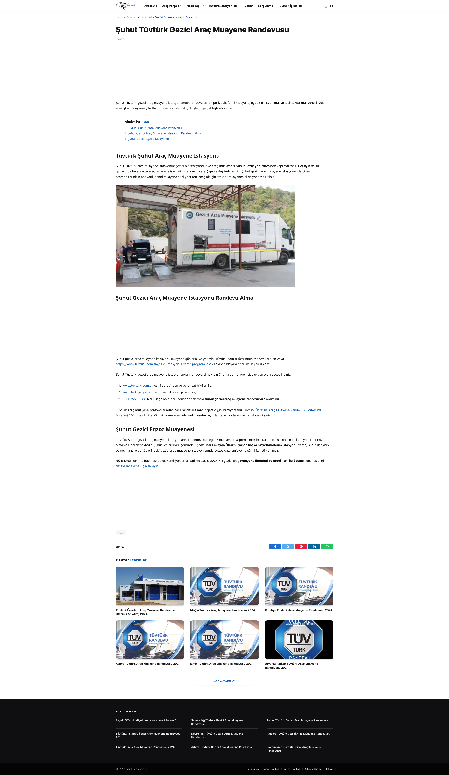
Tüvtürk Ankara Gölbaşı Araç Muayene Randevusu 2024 (148, 735)
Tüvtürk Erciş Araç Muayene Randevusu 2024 (145, 747)
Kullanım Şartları (313, 768)
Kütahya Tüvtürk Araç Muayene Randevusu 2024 (298, 610)
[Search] (331, 6)
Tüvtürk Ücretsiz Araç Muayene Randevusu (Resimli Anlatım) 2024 (146, 612)
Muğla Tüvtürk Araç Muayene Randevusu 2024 (222, 610)
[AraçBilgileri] (126, 6)
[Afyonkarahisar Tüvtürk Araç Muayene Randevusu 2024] (299, 639)
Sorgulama (265, 6)
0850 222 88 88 (134, 399)
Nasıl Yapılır (195, 6)
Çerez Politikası (271, 768)
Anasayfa (150, 6)
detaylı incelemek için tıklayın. (137, 466)
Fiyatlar (247, 6)
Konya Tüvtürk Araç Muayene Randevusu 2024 (148, 663)
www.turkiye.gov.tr (136, 392)
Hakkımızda (252, 768)
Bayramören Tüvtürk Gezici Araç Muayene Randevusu (294, 748)
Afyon (121, 533)
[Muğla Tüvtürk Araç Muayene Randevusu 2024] (224, 586)
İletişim (329, 768)
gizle (146, 121)
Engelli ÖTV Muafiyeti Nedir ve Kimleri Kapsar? (146, 720)
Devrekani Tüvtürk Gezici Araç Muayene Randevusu (217, 735)
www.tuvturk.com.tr (137, 385)
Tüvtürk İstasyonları (223, 6)
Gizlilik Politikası (291, 768)
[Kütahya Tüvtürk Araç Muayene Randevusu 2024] (299, 586)
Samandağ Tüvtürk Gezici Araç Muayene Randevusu (217, 722)
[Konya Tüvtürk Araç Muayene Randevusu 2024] (150, 639)
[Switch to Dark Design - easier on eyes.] (326, 6)
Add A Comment (224, 681)
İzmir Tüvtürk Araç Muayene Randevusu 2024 (221, 663)
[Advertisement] (221, 74)
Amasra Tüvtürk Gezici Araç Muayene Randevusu (298, 733)
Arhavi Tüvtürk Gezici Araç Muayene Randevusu (222, 747)
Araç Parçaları (172, 6)
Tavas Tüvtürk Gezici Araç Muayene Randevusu (297, 720)
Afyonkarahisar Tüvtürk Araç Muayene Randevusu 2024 (291, 665)
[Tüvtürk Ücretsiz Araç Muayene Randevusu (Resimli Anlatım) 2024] (150, 586)
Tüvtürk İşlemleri (290, 6)
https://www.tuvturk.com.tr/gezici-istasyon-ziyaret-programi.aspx (164, 364)
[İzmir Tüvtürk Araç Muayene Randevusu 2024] (224, 639)
